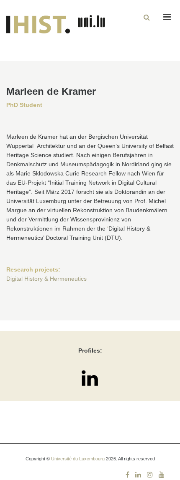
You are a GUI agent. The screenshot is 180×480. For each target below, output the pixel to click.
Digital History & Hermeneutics (46, 278)
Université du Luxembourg (78, 458)
